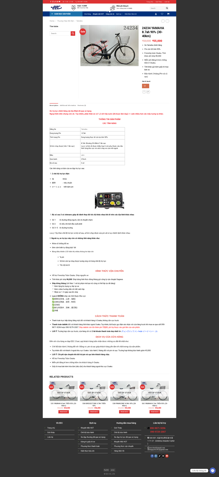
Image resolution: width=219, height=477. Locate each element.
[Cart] (168, 13)
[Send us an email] (57, 2)
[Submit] (167, 8)
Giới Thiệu (159, 2)
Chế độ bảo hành (87, 432)
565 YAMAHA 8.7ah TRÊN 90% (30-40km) (155, 405)
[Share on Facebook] (144, 92)
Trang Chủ (149, 2)
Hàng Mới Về (119, 451)
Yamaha (79, 21)
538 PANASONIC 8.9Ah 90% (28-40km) (124, 405)
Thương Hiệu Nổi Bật (65, 21)
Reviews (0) (82, 105)
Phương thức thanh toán (90, 446)
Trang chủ (51, 428)
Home (52, 21)
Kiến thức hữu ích (87, 451)
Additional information (68, 105)
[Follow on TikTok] (55, 2)
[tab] (54, 105)
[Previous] (72, 11)
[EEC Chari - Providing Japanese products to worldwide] (57, 7)
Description (54, 105)
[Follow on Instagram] (53, 2)
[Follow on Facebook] (50, 2)
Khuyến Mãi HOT (87, 428)
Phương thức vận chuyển (123, 446)
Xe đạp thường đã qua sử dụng (93, 437)
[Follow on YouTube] (59, 2)
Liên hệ (50, 437)
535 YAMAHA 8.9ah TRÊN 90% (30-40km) (64, 405)
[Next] (145, 11)
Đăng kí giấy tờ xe (88, 442)
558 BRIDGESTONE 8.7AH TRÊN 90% (94, 405)
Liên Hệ (166, 2)
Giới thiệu (51, 432)
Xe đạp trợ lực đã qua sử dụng (126, 437)
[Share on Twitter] (148, 92)
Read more (63, 412)
